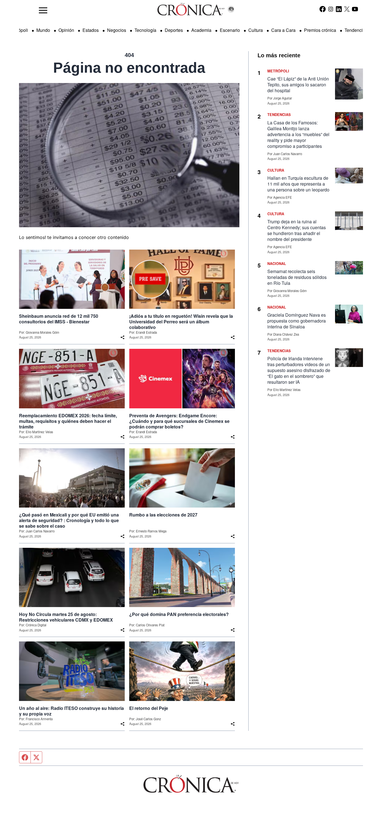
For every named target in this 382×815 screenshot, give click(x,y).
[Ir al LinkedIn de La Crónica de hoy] (338, 9)
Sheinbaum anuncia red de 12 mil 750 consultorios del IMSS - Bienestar (58, 318)
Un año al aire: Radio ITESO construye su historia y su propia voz (71, 711)
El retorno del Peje (148, 708)
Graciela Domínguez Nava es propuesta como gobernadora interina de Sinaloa (296, 321)
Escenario (230, 30)
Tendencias (356, 30)
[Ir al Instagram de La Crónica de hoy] (330, 9)
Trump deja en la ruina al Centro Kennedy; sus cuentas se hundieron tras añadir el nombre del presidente (296, 230)
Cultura (255, 30)
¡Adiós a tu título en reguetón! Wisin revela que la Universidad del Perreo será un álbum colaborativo (181, 321)
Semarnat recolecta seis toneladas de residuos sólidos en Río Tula (297, 277)
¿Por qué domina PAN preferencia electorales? (179, 614)
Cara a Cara (283, 30)
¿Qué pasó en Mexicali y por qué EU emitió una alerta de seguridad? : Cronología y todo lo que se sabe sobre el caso (69, 520)
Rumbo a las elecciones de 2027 (163, 515)
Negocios (116, 30)
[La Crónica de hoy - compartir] (122, 337)
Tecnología (145, 30)
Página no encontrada (129, 68)
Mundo (43, 30)
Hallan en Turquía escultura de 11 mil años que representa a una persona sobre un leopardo (298, 184)
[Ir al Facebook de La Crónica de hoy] (322, 9)
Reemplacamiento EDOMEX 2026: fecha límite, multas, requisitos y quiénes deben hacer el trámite (68, 421)
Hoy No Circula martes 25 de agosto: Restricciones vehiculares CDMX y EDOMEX (66, 617)
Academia (201, 30)
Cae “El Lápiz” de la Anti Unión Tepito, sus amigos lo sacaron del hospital (298, 84)
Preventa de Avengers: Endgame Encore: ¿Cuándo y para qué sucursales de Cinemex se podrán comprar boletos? (179, 421)
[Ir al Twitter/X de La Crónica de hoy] (346, 9)
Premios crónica (320, 30)
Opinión (66, 30)
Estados (90, 30)
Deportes (174, 30)
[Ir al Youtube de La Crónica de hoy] (355, 9)
